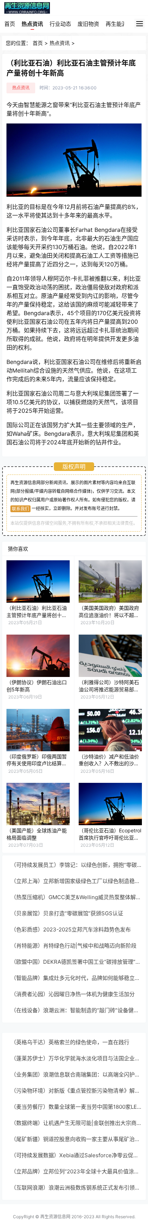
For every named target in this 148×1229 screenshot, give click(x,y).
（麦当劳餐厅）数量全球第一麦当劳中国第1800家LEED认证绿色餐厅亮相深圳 (76, 1106)
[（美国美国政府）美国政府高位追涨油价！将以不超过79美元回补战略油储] (110, 581)
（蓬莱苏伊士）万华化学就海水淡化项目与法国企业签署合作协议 (76, 1058)
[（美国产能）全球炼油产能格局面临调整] (38, 804)
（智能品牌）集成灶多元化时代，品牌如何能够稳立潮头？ (76, 978)
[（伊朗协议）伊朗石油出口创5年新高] (38, 656)
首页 (9, 23)
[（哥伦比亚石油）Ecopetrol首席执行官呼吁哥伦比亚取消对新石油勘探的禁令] (110, 804)
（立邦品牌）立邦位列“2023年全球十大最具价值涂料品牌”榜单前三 (76, 1171)
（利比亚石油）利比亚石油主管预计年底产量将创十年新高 (36, 615)
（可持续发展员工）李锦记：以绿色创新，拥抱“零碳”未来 (76, 864)
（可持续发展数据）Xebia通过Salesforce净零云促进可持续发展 (76, 1155)
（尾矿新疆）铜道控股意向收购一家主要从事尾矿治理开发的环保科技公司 (76, 1139)
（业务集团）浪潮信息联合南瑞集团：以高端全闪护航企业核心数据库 (76, 1074)
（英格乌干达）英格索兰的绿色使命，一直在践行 (70, 1042)
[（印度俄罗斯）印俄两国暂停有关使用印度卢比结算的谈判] (38, 730)
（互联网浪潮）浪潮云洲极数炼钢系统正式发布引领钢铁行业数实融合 (76, 1187)
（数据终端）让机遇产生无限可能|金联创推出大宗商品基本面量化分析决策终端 (76, 1123)
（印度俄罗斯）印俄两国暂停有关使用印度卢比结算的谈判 (36, 763)
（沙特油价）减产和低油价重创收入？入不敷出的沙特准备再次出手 (109, 763)
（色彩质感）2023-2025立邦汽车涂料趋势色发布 (71, 929)
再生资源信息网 (55, 1216)
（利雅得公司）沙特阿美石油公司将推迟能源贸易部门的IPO (109, 689)
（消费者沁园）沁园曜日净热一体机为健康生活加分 (73, 994)
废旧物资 (88, 23)
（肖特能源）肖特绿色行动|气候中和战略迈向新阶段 (74, 945)
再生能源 (116, 23)
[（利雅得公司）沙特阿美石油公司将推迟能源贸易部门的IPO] (110, 656)
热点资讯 (32, 23)
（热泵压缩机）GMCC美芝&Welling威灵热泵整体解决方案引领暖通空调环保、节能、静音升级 (76, 897)
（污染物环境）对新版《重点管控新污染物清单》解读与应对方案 (76, 1090)
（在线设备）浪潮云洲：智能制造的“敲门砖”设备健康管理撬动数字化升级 (76, 1010)
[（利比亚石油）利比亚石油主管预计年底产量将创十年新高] (38, 581)
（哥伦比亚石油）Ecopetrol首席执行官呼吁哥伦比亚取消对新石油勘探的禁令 (110, 837)
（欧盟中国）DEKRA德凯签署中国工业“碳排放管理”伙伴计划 (76, 961)
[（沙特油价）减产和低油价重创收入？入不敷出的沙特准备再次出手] (110, 730)
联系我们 (20, 508)
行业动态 (60, 23)
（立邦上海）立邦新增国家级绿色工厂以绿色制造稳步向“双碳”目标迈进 (76, 881)
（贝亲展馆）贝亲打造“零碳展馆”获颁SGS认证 (67, 913)
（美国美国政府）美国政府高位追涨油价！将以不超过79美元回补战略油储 (109, 615)
